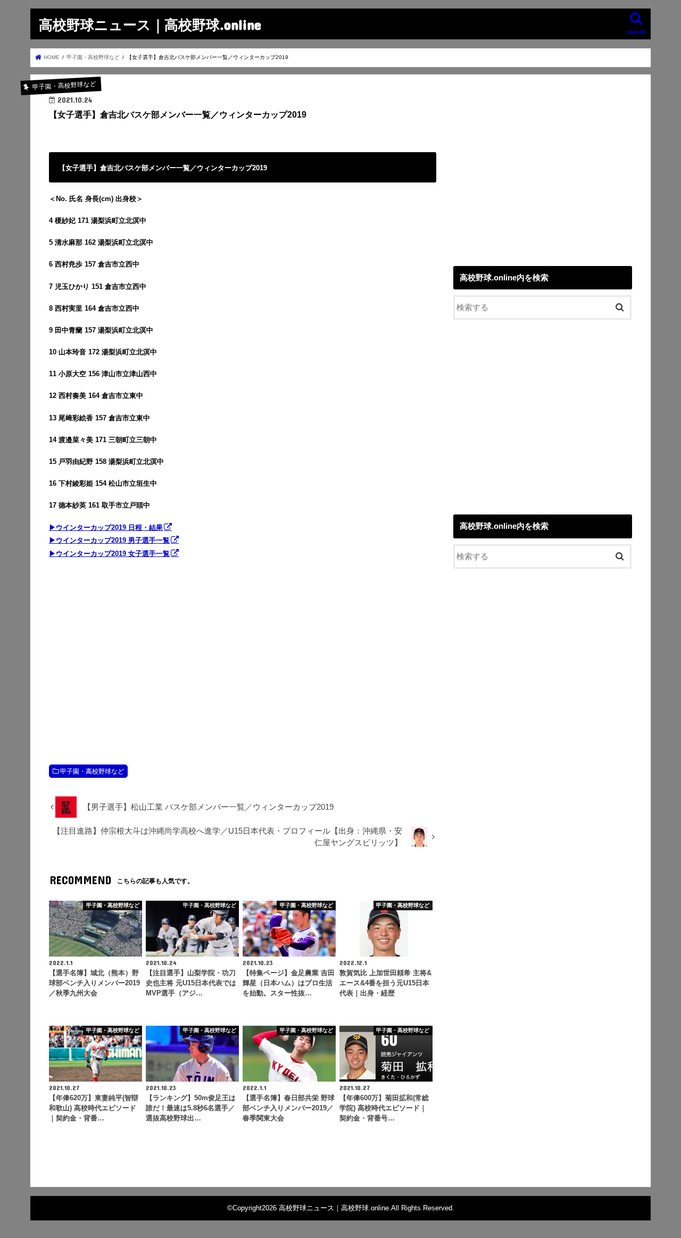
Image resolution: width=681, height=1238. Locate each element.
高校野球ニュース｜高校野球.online (150, 24)
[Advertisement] (242, 650)
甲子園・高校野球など (92, 771)
